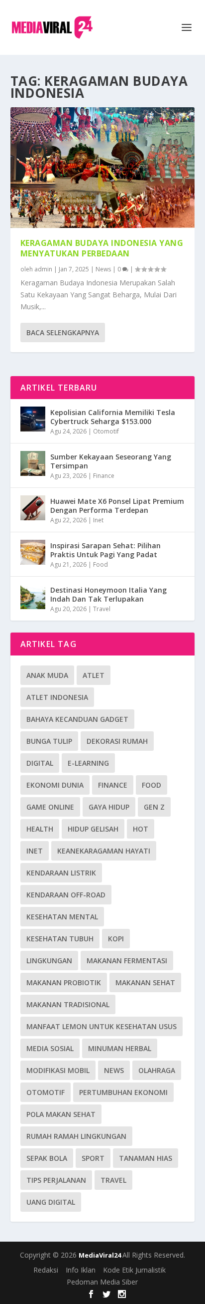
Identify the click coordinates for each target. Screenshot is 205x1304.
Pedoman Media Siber (102, 1282)
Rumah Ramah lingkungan (76, 1136)
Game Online (50, 807)
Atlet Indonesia (57, 697)
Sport (93, 1158)
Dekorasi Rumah (117, 741)
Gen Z (154, 807)
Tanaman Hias (145, 1158)
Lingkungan (49, 960)
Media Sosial (50, 1048)
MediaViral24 (100, 1255)
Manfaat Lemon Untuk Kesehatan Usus (101, 1026)
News (103, 269)
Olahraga (156, 1070)
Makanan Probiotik (63, 982)
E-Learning (88, 763)
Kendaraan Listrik (61, 872)
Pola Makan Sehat (61, 1114)
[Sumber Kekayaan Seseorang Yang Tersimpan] (32, 463)
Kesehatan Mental (62, 916)
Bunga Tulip (49, 741)
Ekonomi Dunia (55, 785)
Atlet (93, 675)
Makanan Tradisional (67, 1004)
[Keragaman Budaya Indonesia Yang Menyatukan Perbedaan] (102, 167)
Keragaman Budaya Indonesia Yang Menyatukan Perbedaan (102, 248)
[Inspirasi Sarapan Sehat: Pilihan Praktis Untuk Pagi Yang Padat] (32, 552)
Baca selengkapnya (62, 332)
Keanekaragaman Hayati (103, 851)
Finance (103, 475)
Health (39, 829)
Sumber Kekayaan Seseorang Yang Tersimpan (110, 461)
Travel (101, 609)
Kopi (116, 938)
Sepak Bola (46, 1158)
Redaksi (45, 1270)
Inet (98, 520)
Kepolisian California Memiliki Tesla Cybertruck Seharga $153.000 (112, 417)
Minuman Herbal (119, 1048)
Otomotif (106, 431)
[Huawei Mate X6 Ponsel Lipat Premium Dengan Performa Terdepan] (32, 507)
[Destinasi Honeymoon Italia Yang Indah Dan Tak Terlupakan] (32, 596)
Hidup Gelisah (93, 829)
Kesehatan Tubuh (60, 938)
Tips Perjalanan (56, 1180)
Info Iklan (81, 1270)
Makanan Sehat (145, 982)
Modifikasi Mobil (58, 1070)
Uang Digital (50, 1202)
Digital (39, 763)
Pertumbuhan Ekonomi (123, 1092)
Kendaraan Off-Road (65, 894)
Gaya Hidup (109, 807)
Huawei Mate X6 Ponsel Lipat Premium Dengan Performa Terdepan (117, 505)
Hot (140, 829)
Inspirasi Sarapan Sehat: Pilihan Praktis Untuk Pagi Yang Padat (105, 550)
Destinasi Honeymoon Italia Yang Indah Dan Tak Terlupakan (108, 594)
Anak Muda (47, 675)
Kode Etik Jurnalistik (134, 1270)
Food (100, 564)
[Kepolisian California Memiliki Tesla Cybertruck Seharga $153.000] (32, 419)
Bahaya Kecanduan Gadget (77, 719)
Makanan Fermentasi (127, 960)
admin (43, 269)
